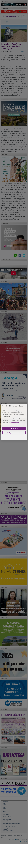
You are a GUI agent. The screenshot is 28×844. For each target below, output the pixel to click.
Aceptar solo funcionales (14, 437)
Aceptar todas (14, 428)
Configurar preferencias (14, 433)
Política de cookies (14, 422)
